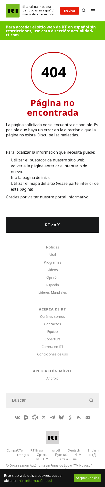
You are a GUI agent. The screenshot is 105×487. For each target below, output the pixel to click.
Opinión (52, 277)
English (93, 450)
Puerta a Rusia (66, 459)
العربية (55, 450)
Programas (52, 262)
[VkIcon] (17, 417)
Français (23, 454)
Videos (52, 269)
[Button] (83, 10)
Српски (42, 454)
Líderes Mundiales (52, 292)
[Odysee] (35, 417)
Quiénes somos (52, 316)
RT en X (52, 225)
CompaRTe (15, 450)
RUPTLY (42, 459)
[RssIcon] (79, 417)
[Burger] (93, 10)
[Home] (13, 11)
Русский (61, 454)
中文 (78, 454)
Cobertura (52, 339)
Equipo (52, 331)
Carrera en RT (52, 346)
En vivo (69, 10)
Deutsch (74, 450)
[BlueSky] (61, 417)
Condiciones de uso (52, 354)
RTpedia (52, 284)
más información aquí (35, 480)
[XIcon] (44, 417)
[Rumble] (26, 417)
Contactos (52, 324)
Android (52, 378)
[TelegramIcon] (52, 417)
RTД (92, 454)
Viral (52, 254)
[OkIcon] (70, 417)
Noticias (52, 247)
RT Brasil (37, 450)
